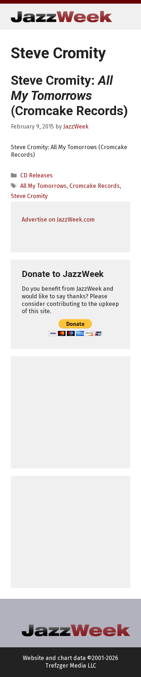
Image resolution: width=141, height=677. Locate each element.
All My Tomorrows (43, 185)
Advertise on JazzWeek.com (58, 219)
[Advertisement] (70, 412)
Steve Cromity (29, 196)
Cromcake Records (94, 185)
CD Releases (36, 175)
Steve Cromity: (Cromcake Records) (69, 95)
